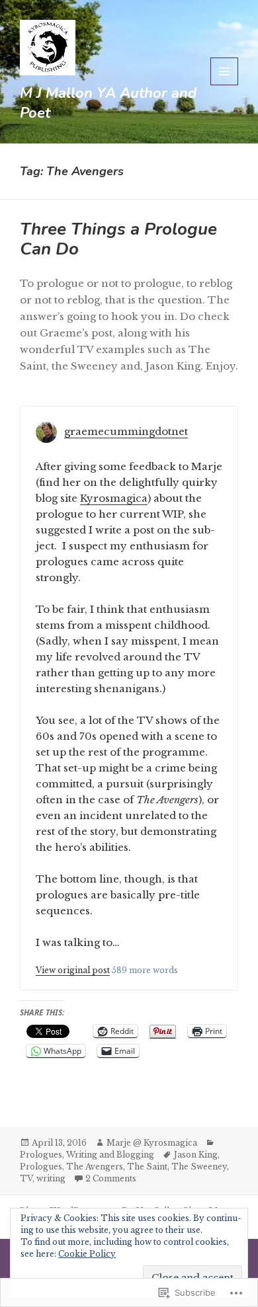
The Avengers (94, 1166)
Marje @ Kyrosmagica (152, 1143)
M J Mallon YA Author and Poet (108, 103)
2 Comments (110, 1178)
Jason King (196, 1155)
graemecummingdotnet (126, 431)
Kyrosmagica (114, 498)
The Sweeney (199, 1166)
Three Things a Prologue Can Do (118, 239)
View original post (73, 970)
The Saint (147, 1166)
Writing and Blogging (110, 1155)
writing (50, 1178)
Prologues (41, 1155)
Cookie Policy (87, 1254)
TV (26, 1178)
